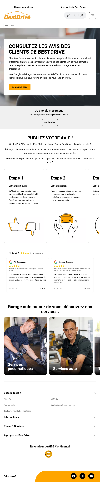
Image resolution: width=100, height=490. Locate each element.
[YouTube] (91, 476)
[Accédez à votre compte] (82, 15)
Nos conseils (9, 405)
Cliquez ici (49, 158)
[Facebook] (74, 476)
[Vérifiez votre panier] (68, 15)
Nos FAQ (7, 399)
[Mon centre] (75, 15)
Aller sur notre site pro (23, 7)
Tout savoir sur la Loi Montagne (17, 411)
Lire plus (42, 288)
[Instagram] (82, 476)
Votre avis (55, 399)
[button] (92, 274)
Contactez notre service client (63, 405)
